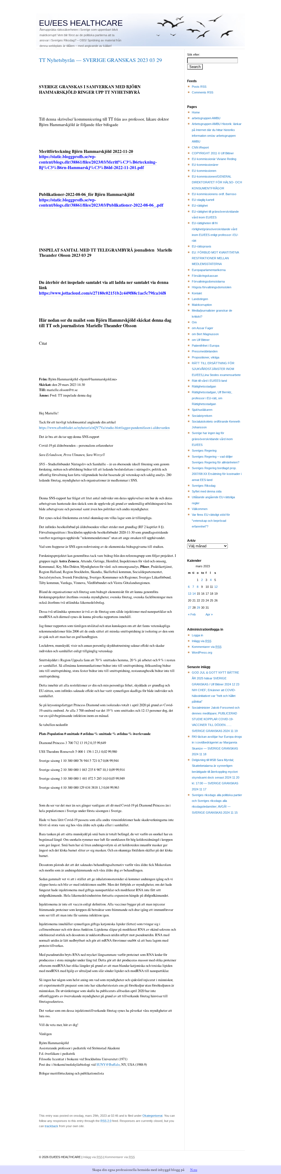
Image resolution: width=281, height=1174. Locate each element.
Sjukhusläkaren (202, 409)
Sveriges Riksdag (203, 485)
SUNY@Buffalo (108, 1064)
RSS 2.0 (105, 1120)
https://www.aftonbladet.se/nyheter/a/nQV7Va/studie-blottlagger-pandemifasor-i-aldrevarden (104, 427)
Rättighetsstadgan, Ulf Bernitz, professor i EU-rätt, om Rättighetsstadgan (212, 398)
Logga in (197, 635)
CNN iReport (200, 147)
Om (194, 322)
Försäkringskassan (205, 275)
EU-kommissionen (204, 170)
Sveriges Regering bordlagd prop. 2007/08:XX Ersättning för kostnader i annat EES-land (216, 473)
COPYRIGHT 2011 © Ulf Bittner (213, 153)
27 (189, 607)
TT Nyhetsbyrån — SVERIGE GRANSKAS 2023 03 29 (100, 60)
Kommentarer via (206, 646)
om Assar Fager (202, 328)
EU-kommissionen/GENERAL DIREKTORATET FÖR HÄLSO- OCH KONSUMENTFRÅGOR (217, 182)
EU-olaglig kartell (203, 199)
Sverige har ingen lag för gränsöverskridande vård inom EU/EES (212, 438)
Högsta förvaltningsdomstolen (211, 287)
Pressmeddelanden (205, 351)
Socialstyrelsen (202, 415)
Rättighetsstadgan (204, 386)
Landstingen (200, 299)
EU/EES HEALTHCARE (81, 23)
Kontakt (197, 293)
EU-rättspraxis (201, 246)
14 (194, 593)
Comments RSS (202, 92)
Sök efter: (193, 54)
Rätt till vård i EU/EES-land (209, 380)
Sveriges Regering (204, 450)
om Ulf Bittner (201, 339)
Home (196, 112)
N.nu (193, 1170)
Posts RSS (199, 86)
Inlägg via (201, 641)
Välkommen (199, 509)
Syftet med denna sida (206, 491)
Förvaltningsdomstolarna (208, 281)
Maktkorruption (202, 304)
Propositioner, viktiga (205, 357)
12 (216, 586)
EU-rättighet (200, 205)
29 (198, 607)
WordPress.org (202, 652)
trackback (51, 1126)
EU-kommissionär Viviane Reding (214, 159)
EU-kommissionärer (205, 164)
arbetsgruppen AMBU (206, 118)
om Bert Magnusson (205, 334)
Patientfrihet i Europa (205, 345)
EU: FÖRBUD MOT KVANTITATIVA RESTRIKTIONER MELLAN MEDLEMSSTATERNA (215, 258)
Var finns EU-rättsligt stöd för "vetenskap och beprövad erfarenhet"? (211, 520)
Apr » (209, 614)
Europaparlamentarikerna (209, 270)
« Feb (192, 614)
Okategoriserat (152, 1115)
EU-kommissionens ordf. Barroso (214, 194)
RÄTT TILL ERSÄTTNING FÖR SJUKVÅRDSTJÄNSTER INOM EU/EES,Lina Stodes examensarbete (216, 369)
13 (189, 593)
